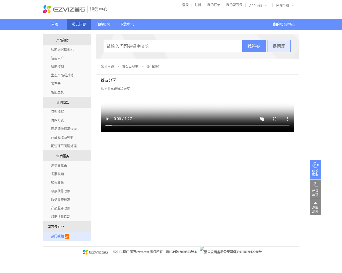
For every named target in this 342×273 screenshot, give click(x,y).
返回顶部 (315, 209)
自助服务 (102, 24)
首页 (55, 24)
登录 (185, 5)
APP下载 (255, 5)
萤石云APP (130, 66)
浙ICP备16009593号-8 (181, 252)
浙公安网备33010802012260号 (241, 252)
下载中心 (126, 24)
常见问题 (78, 24)
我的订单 (213, 5)
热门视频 (152, 66)
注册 (198, 5)
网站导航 (282, 5)
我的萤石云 (234, 5)
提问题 (279, 46)
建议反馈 (315, 192)
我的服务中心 (283, 24)
